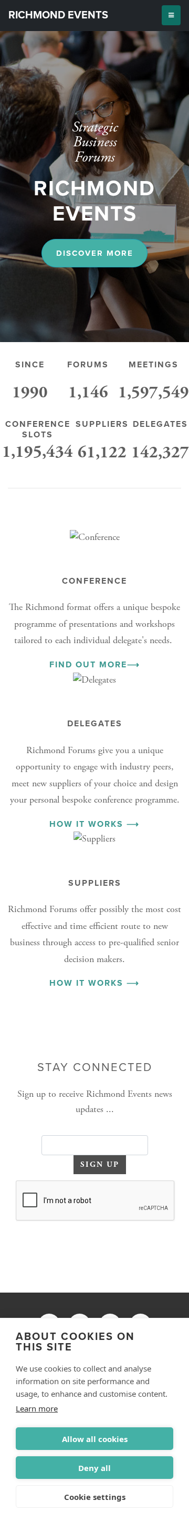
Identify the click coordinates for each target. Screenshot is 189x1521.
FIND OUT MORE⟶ (94, 664)
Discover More (94, 253)
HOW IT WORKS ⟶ (94, 824)
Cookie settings (94, 1497)
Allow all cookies (95, 1439)
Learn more (37, 1408)
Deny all (94, 1468)
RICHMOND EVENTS (58, 15)
